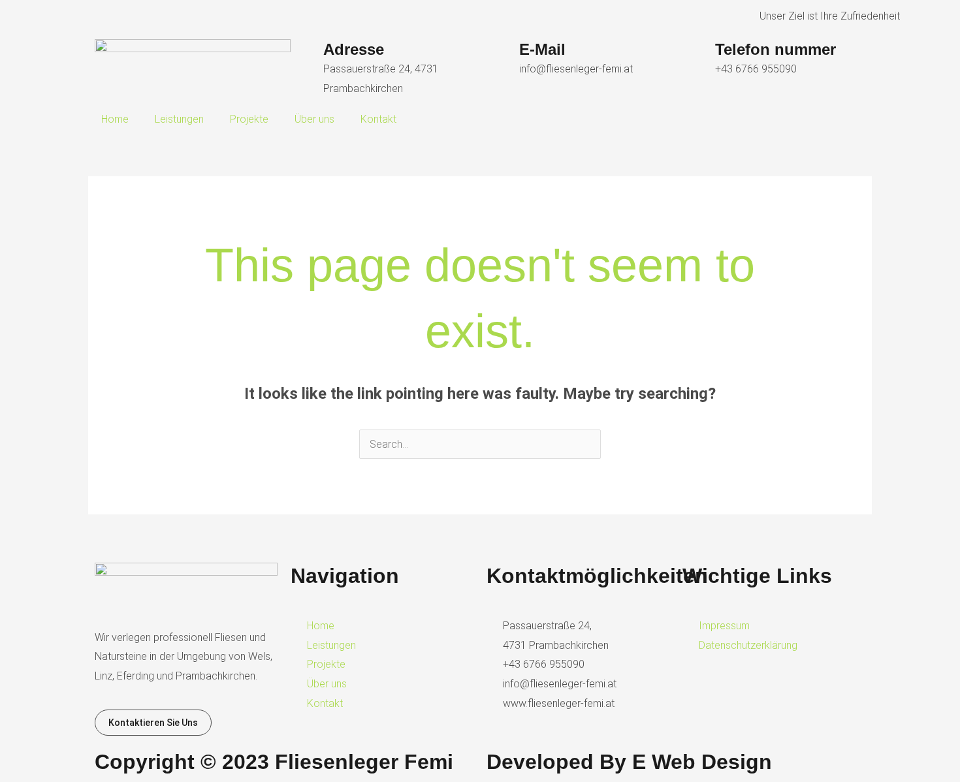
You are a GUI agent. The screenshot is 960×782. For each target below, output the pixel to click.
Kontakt (378, 119)
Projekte (249, 119)
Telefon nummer (775, 49)
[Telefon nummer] (698, 55)
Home (115, 119)
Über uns (314, 119)
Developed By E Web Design (629, 762)
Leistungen (179, 119)
